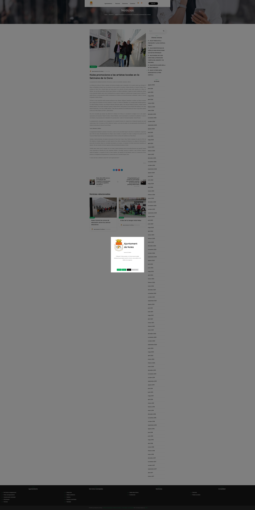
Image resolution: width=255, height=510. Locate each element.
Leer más (119, 269)
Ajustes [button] (129, 269)
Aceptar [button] (124, 269)
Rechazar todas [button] (135, 269)
